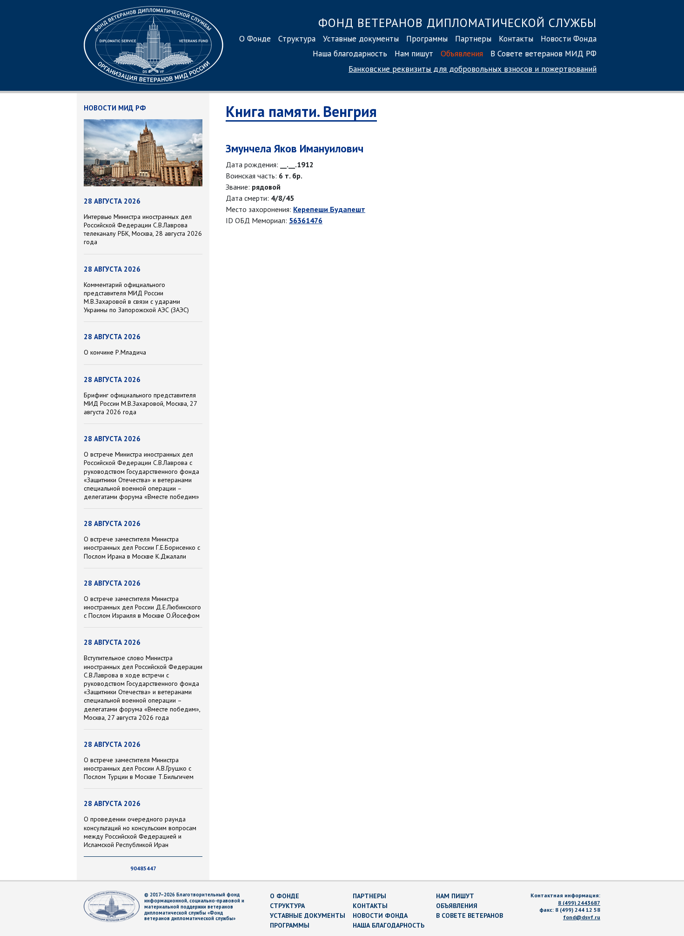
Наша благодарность (350, 53)
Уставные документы (361, 38)
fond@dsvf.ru (581, 917)
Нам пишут (414, 53)
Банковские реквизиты (473, 68)
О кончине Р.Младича (115, 352)
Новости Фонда (569, 38)
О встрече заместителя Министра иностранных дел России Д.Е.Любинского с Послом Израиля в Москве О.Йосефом (142, 607)
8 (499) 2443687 (579, 902)
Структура (296, 38)
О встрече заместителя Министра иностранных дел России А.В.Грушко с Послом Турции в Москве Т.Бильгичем (139, 768)
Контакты (516, 38)
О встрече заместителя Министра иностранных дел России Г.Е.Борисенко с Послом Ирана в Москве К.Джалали (142, 547)
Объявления (462, 53)
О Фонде (255, 38)
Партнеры (473, 38)
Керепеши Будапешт (329, 209)
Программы (427, 38)
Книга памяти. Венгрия (301, 111)
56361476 (305, 220)
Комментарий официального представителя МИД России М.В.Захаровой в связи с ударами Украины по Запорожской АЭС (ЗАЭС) (136, 297)
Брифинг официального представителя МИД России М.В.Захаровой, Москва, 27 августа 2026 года (140, 403)
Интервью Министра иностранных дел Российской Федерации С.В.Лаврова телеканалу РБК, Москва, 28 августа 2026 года (143, 229)
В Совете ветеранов (469, 915)
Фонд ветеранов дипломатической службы (457, 22)
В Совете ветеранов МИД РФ (543, 53)
